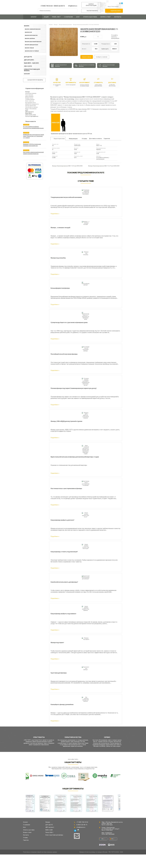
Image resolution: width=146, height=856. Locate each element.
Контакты (117, 17)
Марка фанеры (29, 96)
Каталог (34, 17)
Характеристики (59, 138)
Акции (46, 17)
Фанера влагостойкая (32, 51)
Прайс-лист (56, 17)
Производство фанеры (31, 107)
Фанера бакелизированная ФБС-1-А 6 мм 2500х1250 (67, 166)
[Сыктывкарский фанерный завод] (112, 775)
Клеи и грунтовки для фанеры (32, 70)
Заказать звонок (86, 57)
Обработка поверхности (32, 104)
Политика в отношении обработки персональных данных (40, 852)
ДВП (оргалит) (29, 60)
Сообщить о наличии (101, 57)
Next (121, 776)
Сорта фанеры (29, 95)
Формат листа (29, 98)
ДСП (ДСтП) (28, 56)
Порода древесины (30, 105)
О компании (68, 17)
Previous (20, 776)
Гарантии (26, 840)
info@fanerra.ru (72, 6)
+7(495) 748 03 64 (46, 6)
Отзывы (84, 138)
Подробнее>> (55, 213)
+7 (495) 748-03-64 (82, 822)
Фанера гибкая (29, 48)
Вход (109, 6)
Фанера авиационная (31, 44)
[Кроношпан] (49, 775)
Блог (78, 17)
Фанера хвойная (30, 38)
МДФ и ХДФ (49, 830)
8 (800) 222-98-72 (82, 824)
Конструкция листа (30, 102)
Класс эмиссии (29, 101)
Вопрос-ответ (105, 17)
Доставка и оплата (95, 138)
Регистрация (115, 6)
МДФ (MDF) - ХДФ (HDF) (31, 63)
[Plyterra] (65, 775)
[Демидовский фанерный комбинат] (81, 776)
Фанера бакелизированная (33, 41)
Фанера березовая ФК (31, 35)
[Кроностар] (33, 775)
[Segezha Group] (97, 775)
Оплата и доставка (90, 17)
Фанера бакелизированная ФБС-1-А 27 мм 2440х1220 (104, 166)
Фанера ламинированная (32, 29)
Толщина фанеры (30, 99)
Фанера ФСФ (28, 32)
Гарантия (107, 138)
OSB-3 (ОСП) (28, 66)
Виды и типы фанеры (30, 108)
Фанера (26, 26)
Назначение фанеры (30, 93)
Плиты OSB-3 (49, 832)
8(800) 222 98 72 (59, 6)
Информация (73, 138)
